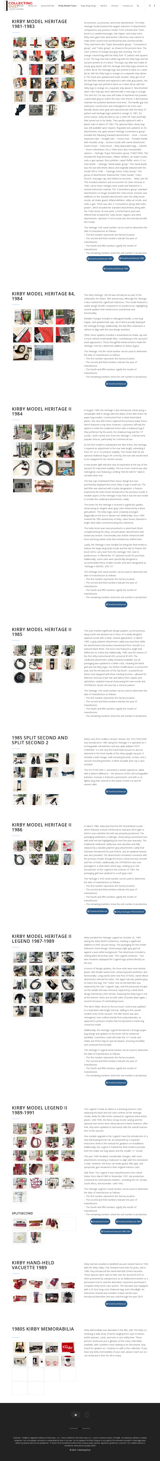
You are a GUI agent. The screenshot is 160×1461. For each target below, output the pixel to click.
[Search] (138, 5)
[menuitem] (21, 5)
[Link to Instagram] (150, 5)
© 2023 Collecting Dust (80, 1450)
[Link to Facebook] (154, 5)
